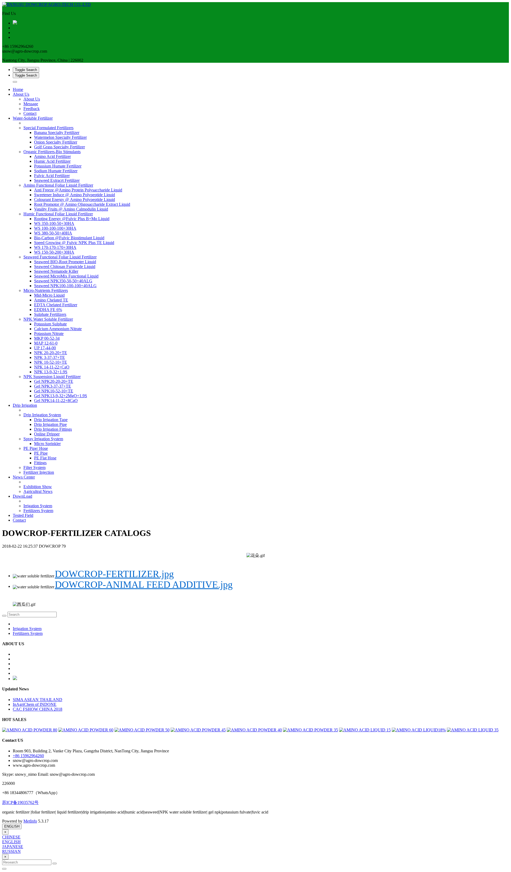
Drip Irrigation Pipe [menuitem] (50, 424)
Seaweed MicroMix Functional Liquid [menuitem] (66, 276)
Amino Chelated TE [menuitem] (51, 300)
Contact (29, 113)
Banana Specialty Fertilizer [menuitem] (56, 132)
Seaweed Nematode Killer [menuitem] (56, 271)
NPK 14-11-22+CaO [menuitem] (51, 367)
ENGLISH (11, 826)
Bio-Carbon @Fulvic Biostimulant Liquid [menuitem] (69, 238)
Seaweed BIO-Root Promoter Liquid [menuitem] (65, 261)
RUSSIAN (11, 851)
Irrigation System (37, 506)
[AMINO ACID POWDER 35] (310, 730)
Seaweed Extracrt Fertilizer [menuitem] (57, 180)
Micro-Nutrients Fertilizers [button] (45, 290)
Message (30, 104)
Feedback (31, 108)
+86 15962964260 (28, 755)
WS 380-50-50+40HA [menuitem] (53, 233)
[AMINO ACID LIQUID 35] (472, 730)
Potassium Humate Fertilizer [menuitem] (57, 166)
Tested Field (23, 515)
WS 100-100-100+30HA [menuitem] (55, 228)
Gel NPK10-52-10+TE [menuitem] (53, 391)
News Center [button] (24, 477)
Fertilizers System (38, 510)
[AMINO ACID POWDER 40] (254, 730)
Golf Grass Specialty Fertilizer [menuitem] (59, 147)
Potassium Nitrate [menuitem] (49, 333)
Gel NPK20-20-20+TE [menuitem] (53, 381)
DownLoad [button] (22, 496)
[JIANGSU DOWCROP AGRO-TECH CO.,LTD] (255, 4)
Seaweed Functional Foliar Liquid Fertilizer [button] (60, 257)
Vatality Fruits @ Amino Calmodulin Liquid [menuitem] (71, 209)
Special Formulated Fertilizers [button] (48, 127)
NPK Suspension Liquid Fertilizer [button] (52, 376)
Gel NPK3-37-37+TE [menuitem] (52, 386)
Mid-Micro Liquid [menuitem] (49, 295)
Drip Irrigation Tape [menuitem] (51, 419)
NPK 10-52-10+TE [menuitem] (50, 362)
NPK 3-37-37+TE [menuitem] (49, 357)
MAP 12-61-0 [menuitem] (45, 343)
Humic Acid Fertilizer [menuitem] (52, 161)
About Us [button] (21, 94)
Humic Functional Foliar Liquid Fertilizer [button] (58, 214)
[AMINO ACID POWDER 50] (142, 730)
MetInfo (30, 821)
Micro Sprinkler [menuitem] (47, 443)
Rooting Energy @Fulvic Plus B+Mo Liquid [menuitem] (71, 218)
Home (18, 89)
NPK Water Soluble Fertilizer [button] (48, 319)
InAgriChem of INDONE (34, 704)
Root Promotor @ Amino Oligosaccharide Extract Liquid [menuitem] (82, 204)
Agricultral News (37, 491)
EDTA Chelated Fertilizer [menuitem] (55, 305)
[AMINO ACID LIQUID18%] (419, 730)
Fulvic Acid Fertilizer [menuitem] (52, 175)
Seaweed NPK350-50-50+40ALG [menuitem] (63, 281)
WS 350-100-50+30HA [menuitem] (54, 223)
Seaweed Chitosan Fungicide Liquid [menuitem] (64, 266)
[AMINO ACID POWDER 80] (29, 730)
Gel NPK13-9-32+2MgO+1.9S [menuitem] (60, 395)
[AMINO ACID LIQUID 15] (365, 730)
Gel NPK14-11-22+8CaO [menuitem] (56, 400)
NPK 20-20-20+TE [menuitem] (50, 352)
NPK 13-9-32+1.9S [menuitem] (50, 372)
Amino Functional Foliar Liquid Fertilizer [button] (58, 185)
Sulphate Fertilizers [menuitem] (50, 314)
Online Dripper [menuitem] (47, 434)
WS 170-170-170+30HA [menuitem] (55, 247)
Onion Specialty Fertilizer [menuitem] (55, 142)
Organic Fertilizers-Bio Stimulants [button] (52, 151)
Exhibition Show (37, 486)
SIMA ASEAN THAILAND (37, 699)
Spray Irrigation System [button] (43, 439)
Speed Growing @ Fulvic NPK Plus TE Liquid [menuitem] (74, 242)
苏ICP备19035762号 (20, 802)
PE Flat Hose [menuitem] (45, 458)
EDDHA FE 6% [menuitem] (48, 309)
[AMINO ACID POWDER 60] (85, 730)
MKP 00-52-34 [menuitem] (47, 338)
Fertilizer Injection (38, 472)
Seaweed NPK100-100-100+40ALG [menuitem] (65, 285)
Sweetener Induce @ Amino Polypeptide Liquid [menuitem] (74, 194)
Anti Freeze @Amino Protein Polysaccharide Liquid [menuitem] (78, 190)
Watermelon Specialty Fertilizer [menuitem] (60, 137)
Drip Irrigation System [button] (42, 415)
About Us (31, 99)
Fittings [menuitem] (40, 462)
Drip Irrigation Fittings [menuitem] (53, 429)
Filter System (34, 467)
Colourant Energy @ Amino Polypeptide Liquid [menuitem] (74, 199)
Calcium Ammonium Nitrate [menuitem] (58, 328)
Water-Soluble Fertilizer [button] (33, 118)
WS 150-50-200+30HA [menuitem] (54, 252)
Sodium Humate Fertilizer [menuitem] (55, 171)
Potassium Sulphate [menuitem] (50, 324)
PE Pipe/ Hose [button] (35, 448)
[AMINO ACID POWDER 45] (198, 730)
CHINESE (11, 837)
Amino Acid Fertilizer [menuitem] (52, 156)
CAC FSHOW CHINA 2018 (37, 709)
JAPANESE (12, 846)
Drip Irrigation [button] (25, 405)
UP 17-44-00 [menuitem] (45, 348)
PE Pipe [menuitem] (41, 453)
